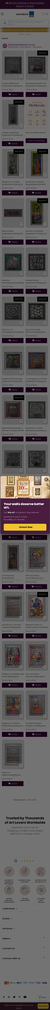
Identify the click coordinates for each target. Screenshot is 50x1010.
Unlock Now (25, 527)
